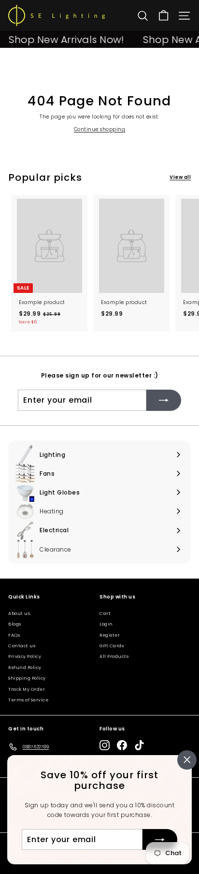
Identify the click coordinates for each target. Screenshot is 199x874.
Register (110, 635)
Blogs (14, 624)
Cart (105, 613)
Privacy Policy (24, 656)
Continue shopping (100, 129)
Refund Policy (25, 667)
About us (19, 613)
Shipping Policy (27, 678)
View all (180, 177)
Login (106, 624)
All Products (114, 656)
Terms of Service (28, 700)
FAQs (14, 635)
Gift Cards (112, 646)
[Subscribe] (159, 839)
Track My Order (26, 689)
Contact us (21, 646)
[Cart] (163, 15)
